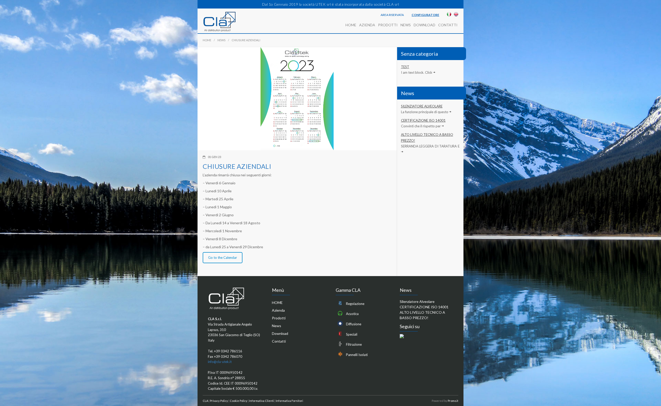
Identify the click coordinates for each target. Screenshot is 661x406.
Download (424, 25)
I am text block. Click (417, 72)
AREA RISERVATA (392, 14)
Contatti (448, 25)
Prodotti (388, 25)
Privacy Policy (219, 400)
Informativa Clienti (261, 400)
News (405, 25)
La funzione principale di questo (425, 112)
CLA (205, 400)
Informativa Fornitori (289, 400)
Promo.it (453, 400)
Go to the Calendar (222, 257)
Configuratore (425, 14)
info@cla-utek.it (220, 362)
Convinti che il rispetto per (421, 126)
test (405, 67)
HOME (350, 25)
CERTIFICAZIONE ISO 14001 (423, 120)
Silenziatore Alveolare (422, 106)
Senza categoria (419, 54)
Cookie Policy (238, 400)
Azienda (367, 25)
